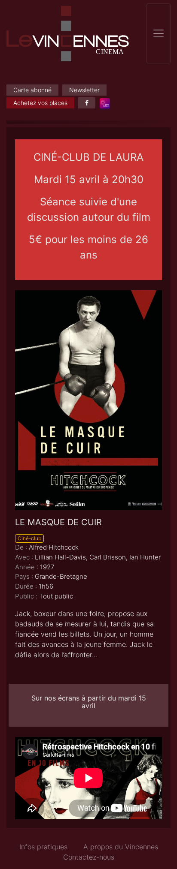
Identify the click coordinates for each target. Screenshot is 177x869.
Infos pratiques (43, 846)
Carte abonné (32, 89)
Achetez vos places (40, 102)
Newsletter (84, 89)
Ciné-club (29, 538)
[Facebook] (86, 102)
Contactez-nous (88, 857)
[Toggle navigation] (158, 33)
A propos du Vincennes (120, 846)
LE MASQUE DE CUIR (58, 522)
